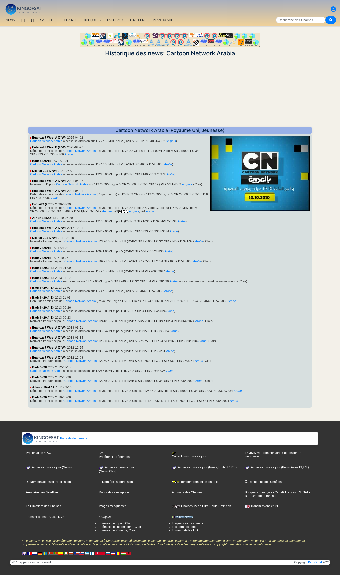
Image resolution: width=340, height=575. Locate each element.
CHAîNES (70, 20)
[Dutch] (34, 553)
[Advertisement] (170, 92)
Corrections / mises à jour (189, 456)
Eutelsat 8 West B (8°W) (49, 147)
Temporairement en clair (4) (199, 482)
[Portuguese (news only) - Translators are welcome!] (55, 553)
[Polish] (71, 553)
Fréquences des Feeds (187, 523)
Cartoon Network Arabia (46, 141)
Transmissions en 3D (264, 506)
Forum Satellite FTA (185, 530)
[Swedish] (45, 553)
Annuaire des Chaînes (187, 492)
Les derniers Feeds (185, 527)
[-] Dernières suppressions (116, 482)
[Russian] (108, 553)
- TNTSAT (301, 492)
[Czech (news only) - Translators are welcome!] (76, 553)
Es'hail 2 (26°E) (43, 204)
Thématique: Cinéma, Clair (117, 530)
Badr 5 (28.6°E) (43, 367)
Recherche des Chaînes (265, 482)
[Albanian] (128, 553)
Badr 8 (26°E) (41, 161)
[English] (24, 553)
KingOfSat (315, 562)
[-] (32, 20)
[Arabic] (97, 553)
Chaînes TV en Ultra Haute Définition (205, 506)
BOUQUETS (92, 20)
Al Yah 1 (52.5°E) (44, 218)
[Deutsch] (40, 553)
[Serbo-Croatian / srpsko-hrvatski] (113, 553)
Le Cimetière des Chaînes (43, 506)
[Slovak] (81, 553)
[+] (23, 20)
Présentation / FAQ (38, 453)
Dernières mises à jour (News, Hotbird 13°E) (206, 467)
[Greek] (87, 553)
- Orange (255, 496)
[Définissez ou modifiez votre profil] (333, 9)
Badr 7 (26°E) (41, 248)
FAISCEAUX (115, 20)
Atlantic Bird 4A (43, 387)
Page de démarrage (73, 438)
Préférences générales (114, 456)
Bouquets (251, 492)
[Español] (60, 553)
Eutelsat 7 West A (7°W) (49, 137)
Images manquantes (112, 506)
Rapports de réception (114, 492)
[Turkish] (102, 553)
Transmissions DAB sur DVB (45, 517)
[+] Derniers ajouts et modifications (49, 482)
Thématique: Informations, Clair (120, 527)
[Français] (29, 553)
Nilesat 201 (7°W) (44, 171)
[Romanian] (118, 553)
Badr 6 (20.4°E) (43, 268)
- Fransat (268, 496)
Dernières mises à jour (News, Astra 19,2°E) (279, 467)
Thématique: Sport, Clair (115, 523)
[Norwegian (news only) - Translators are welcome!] (50, 553)
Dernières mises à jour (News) (51, 467)
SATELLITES (48, 20)
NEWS (10, 20)
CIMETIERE (138, 20)
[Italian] (66, 553)
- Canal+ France (283, 492)
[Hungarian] (123, 553)
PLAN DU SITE (163, 20)
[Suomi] (92, 553)
